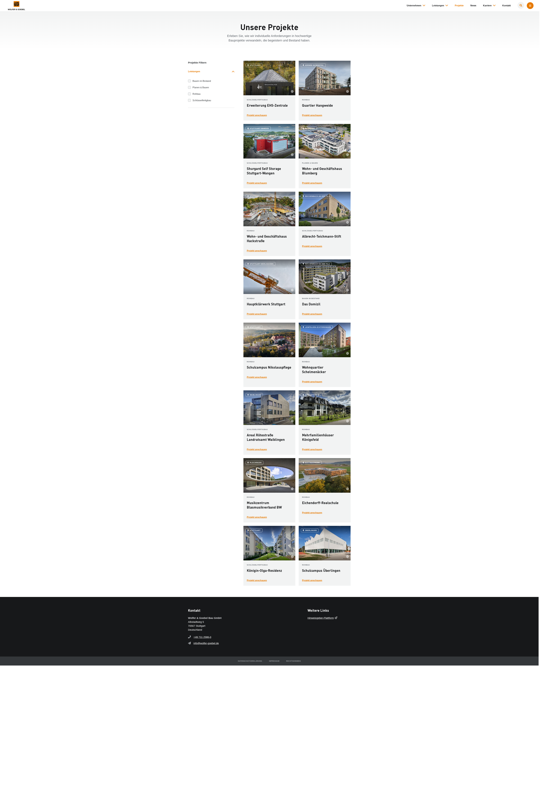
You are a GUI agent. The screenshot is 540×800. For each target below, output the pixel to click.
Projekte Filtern (197, 62)
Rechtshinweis (293, 661)
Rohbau (197, 94)
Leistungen (438, 5)
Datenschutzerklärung (250, 661)
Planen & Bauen (201, 87)
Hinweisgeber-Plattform (321, 618)
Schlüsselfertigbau (202, 100)
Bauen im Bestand (202, 81)
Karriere (487, 5)
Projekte (459, 5)
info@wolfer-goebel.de (206, 643)
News (473, 5)
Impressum (274, 661)
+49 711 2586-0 (202, 637)
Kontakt (506, 5)
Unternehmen (414, 5)
